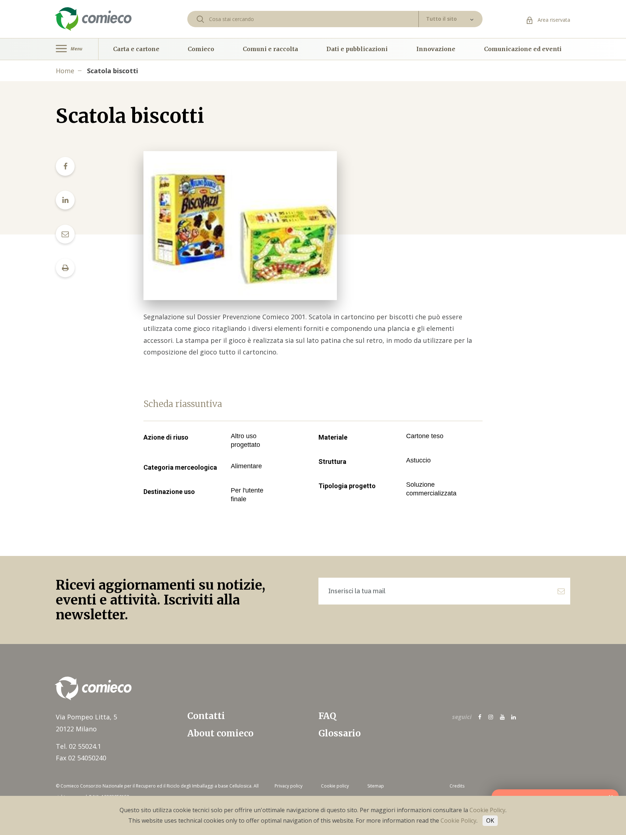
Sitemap (375, 786)
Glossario (339, 733)
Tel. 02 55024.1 (78, 746)
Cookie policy (335, 786)
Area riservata (553, 19)
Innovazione (435, 49)
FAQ (327, 716)
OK (490, 820)
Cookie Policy (487, 810)
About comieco (220, 733)
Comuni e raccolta (270, 49)
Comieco (201, 49)
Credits (457, 786)
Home (65, 70)
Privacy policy (288, 786)
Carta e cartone (136, 49)
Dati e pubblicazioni (357, 49)
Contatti (206, 716)
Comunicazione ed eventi (523, 49)
